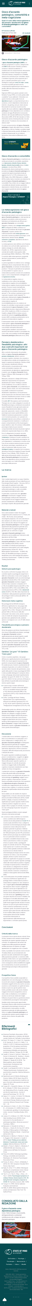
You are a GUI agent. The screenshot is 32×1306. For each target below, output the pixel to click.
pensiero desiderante (8, 356)
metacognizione (20, 233)
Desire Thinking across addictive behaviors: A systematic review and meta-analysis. (15, 1142)
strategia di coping (7, 449)
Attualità (23, 1264)
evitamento (5, 437)
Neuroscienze (21, 1261)
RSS (22, 1289)
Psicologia (21, 1258)
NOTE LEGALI (7, 1288)
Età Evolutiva (11, 1258)
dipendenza (5, 101)
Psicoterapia (10, 1261)
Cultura (17, 1264)
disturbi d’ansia (16, 163)
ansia (26, 82)
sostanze (4, 167)
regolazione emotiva (9, 277)
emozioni (4, 419)
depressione (8, 163)
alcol (26, 165)
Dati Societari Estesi (15, 1289)
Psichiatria (9, 1264)
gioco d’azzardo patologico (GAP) (13, 62)
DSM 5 (6, 66)
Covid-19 (25, 821)
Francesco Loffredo (9, 30)
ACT (9, 401)
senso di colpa (19, 82)
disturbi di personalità (13, 165)
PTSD (9, 241)
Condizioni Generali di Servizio (20, 1288)
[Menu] (3, 3)
